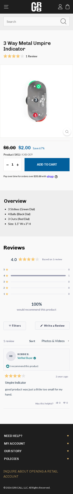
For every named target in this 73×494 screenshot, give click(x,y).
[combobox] (36, 21)
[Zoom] (67, 131)
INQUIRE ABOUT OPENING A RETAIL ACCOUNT (30, 474)
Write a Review (56, 327)
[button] (36, 56)
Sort (32, 341)
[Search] (63, 21)
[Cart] (67, 7)
